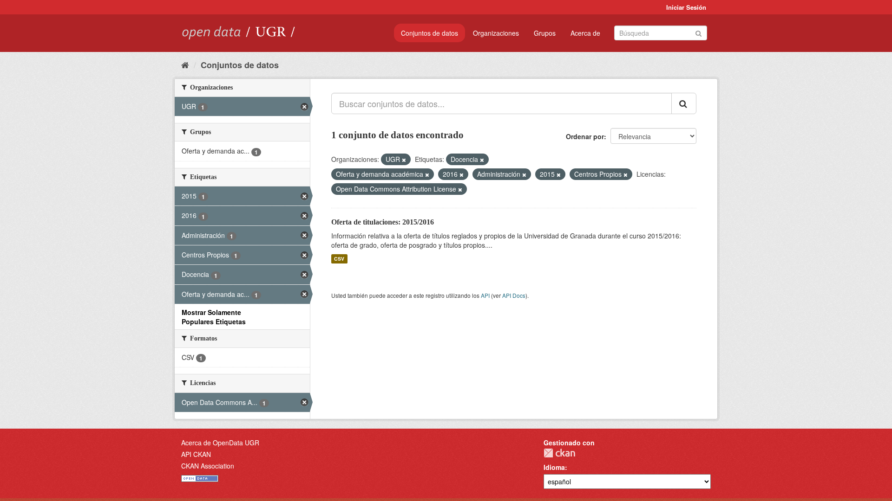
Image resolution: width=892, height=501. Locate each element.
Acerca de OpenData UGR (220, 442)
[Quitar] (404, 159)
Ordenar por (585, 136)
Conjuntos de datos (429, 33)
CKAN (559, 453)
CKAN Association (207, 465)
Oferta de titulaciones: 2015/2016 (382, 222)
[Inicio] (185, 64)
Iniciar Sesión (686, 7)
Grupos (545, 33)
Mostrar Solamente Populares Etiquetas (214, 317)
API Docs (513, 295)
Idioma (554, 467)
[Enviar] (698, 32)
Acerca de (585, 33)
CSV (339, 258)
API (485, 295)
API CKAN (196, 454)
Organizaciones (496, 33)
